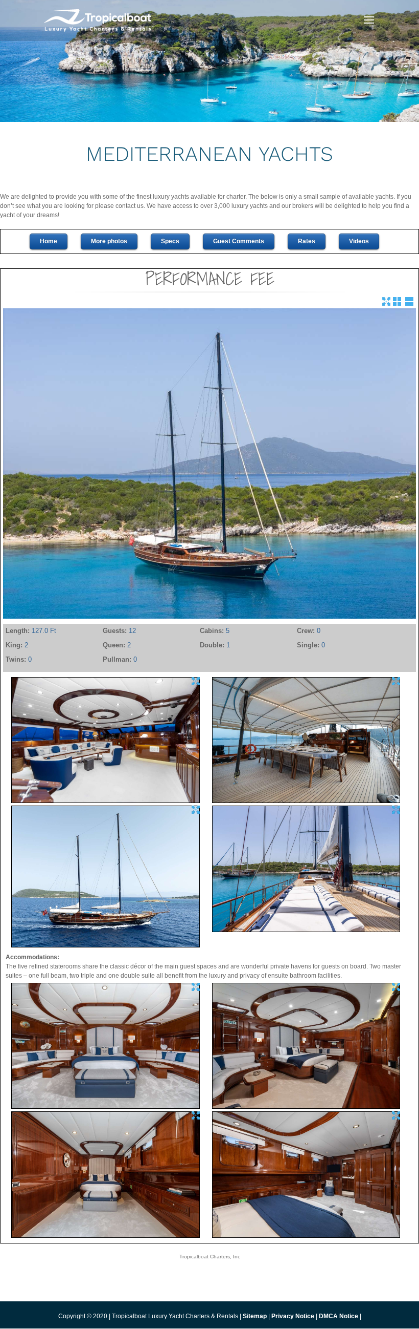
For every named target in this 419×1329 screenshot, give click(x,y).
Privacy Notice (293, 1316)
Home (48, 241)
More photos (109, 241)
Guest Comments (238, 241)
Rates (306, 241)
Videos (359, 241)
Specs (170, 241)
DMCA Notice (338, 1316)
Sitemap (255, 1316)
